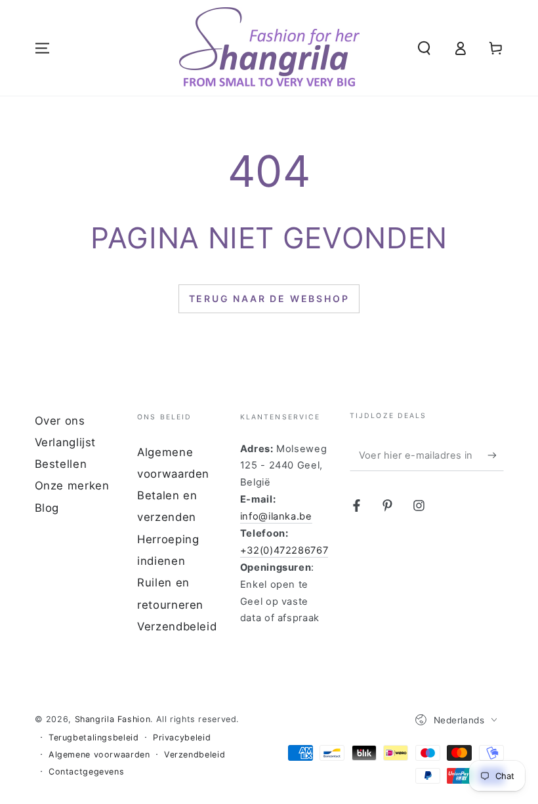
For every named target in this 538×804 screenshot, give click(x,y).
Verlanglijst (65, 442)
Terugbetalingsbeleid (94, 737)
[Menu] (42, 48)
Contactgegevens (86, 771)
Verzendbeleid (177, 626)
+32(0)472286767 (284, 550)
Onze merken (72, 485)
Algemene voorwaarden (99, 754)
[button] (424, 48)
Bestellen (61, 463)
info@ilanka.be (276, 516)
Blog (47, 507)
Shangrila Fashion (113, 719)
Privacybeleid (182, 737)
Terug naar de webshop (269, 298)
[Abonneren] (495, 455)
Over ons (60, 420)
